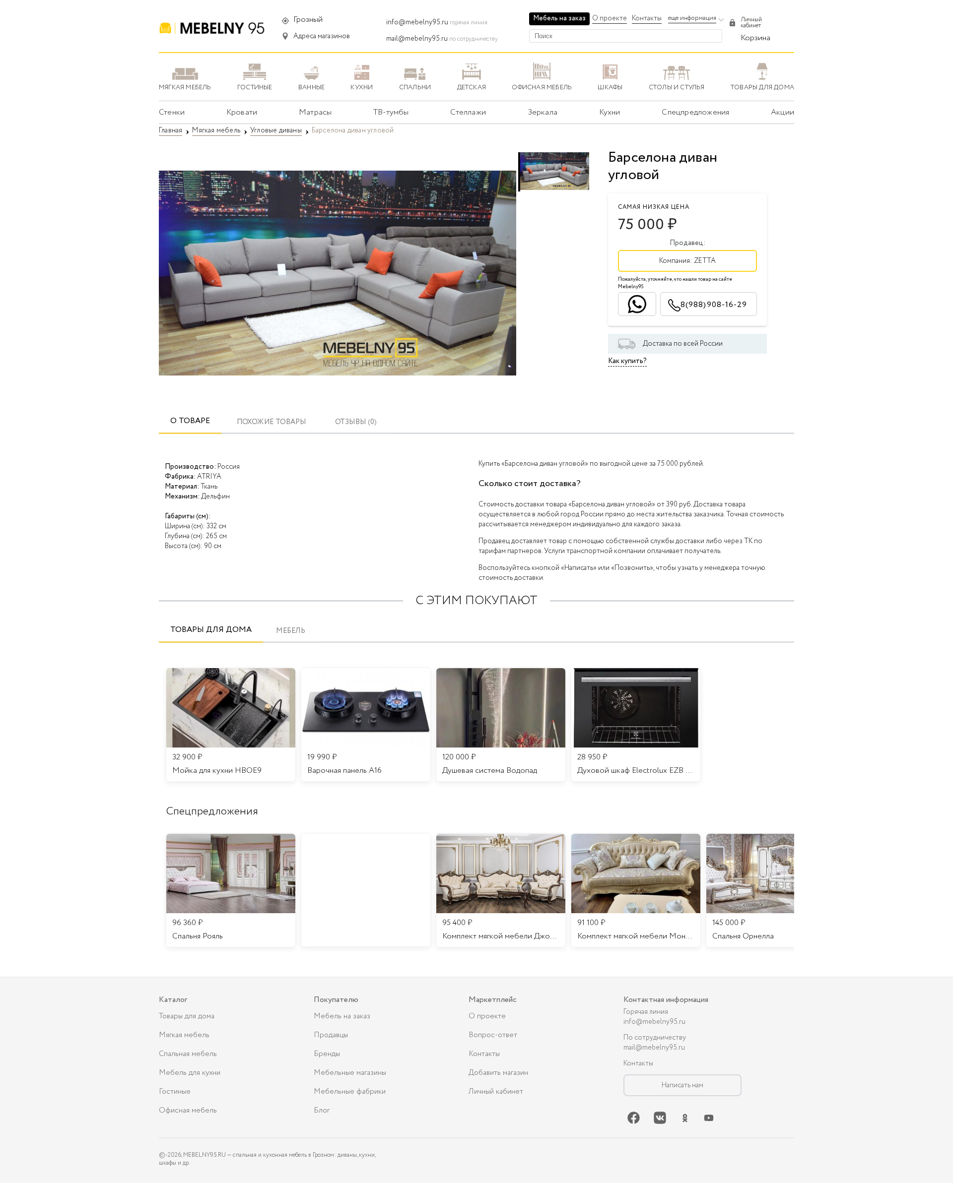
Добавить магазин (498, 1072)
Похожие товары (271, 422)
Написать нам (682, 1085)
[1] (337, 272)
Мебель (290, 631)
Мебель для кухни (189, 1072)
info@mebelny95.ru (417, 22)
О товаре (190, 421)
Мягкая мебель (184, 1035)
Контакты (647, 18)
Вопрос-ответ (493, 1035)
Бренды (327, 1054)
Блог (322, 1110)
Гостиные (175, 1091)
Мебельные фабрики (350, 1091)
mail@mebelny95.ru (417, 39)
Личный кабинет (496, 1091)
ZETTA (705, 261)
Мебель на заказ (559, 18)
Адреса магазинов (321, 36)
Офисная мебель (188, 1110)
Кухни (609, 112)
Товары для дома (211, 629)
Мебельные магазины (350, 1072)
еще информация (692, 18)
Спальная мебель (188, 1054)
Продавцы (331, 1035)
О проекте (609, 18)
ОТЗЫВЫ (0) (356, 422)
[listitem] (230, 890)
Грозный (308, 19)
